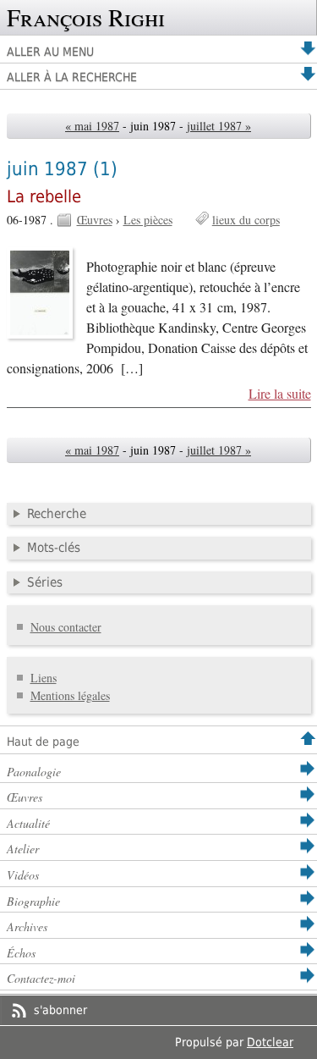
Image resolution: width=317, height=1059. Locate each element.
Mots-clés (53, 547)
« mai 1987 (92, 126)
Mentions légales (70, 695)
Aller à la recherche (72, 77)
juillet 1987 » (219, 126)
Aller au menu (50, 51)
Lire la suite (279, 393)
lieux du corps (246, 220)
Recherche (56, 513)
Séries (45, 582)
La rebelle (44, 196)
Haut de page (43, 741)
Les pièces (147, 220)
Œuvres (94, 220)
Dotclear (270, 1042)
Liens (43, 678)
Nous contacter (65, 627)
